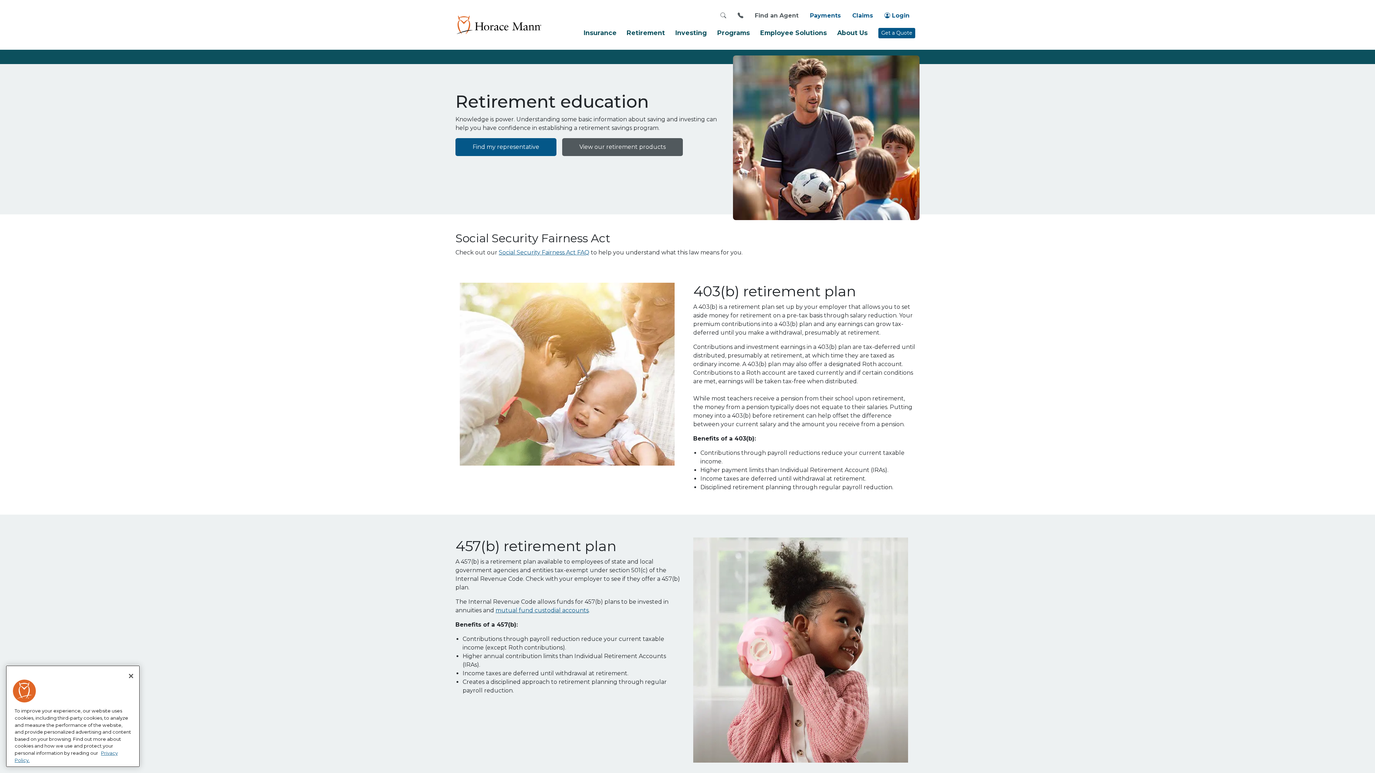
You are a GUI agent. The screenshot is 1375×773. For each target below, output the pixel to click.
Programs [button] (733, 33)
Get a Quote (896, 33)
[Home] (498, 24)
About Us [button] (852, 33)
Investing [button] (691, 33)
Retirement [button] (646, 33)
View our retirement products (622, 147)
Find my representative (506, 147)
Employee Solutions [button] (793, 33)
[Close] (131, 676)
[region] (73, 716)
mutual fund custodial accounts (542, 610)
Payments (825, 15)
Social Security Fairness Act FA (541, 252)
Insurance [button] (600, 33)
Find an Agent (777, 15)
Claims (862, 15)
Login (900, 15)
